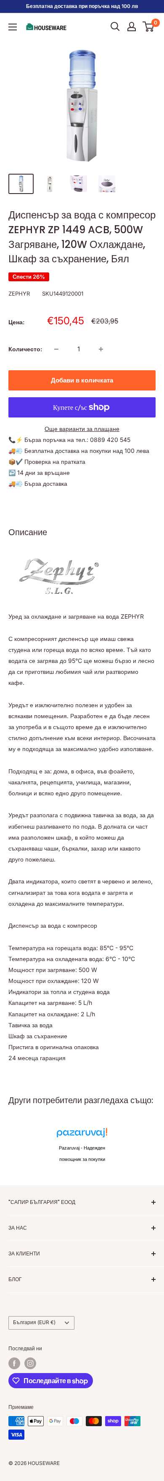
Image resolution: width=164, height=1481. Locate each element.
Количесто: (25, 349)
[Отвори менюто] (12, 27)
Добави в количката (82, 380)
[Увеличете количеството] (101, 349)
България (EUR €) (34, 1322)
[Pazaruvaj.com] (82, 1135)
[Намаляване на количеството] (56, 349)
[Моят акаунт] (131, 26)
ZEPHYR (19, 293)
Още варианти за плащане (82, 428)
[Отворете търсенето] (115, 26)
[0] (148, 27)
